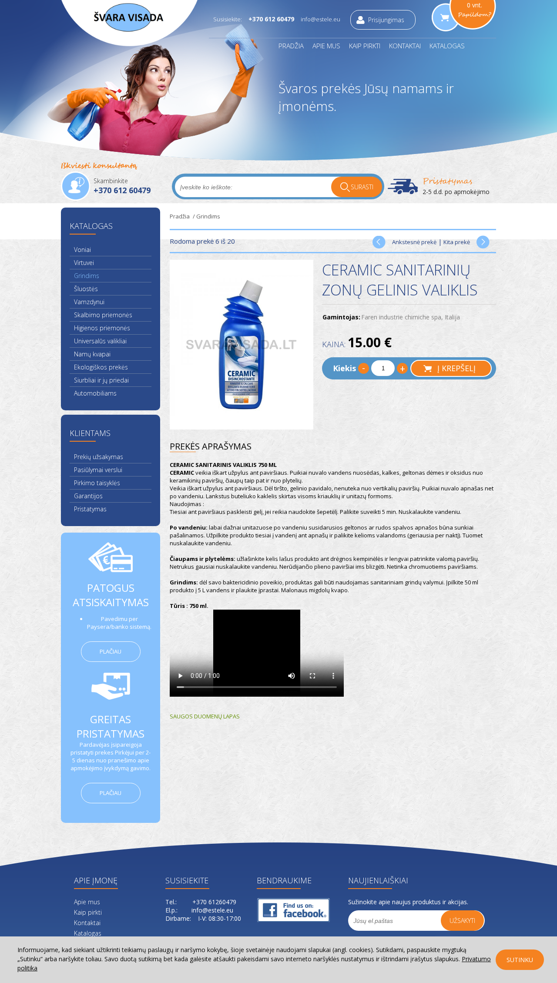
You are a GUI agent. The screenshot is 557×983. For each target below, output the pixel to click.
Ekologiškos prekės (101, 367)
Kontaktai (405, 45)
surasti (362, 187)
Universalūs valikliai (100, 341)
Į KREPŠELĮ (456, 368)
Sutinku (520, 960)
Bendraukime (279, 880)
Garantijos (88, 496)
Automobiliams (95, 393)
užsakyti (462, 920)
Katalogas (447, 45)
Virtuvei (84, 262)
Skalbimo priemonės (103, 315)
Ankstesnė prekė (414, 242)
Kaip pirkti (364, 45)
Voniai (82, 249)
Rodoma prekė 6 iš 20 (202, 241)
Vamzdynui (89, 302)
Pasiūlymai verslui (98, 470)
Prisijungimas (386, 20)
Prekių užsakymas (98, 457)
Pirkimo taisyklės (97, 483)
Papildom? (474, 14)
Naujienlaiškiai (370, 880)
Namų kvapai (92, 354)
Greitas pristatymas (110, 726)
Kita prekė (456, 242)
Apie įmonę (95, 880)
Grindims (86, 276)
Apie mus (326, 45)
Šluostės (86, 289)
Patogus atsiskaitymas (111, 594)
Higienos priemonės (102, 328)
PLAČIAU (110, 651)
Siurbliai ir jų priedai (101, 380)
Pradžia (291, 45)
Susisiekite (186, 880)
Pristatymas (447, 181)
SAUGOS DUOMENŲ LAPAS (205, 716)
